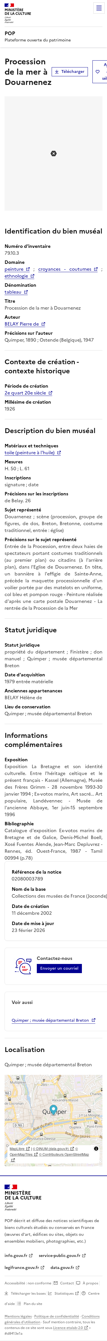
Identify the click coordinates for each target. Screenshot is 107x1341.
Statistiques (64, 1293)
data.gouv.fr (62, 1268)
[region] (53, 1120)
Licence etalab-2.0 (68, 1327)
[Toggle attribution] (96, 1148)
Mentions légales (18, 1316)
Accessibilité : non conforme (28, 1283)
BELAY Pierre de (22, 323)
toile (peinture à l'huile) (29, 452)
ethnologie (16, 275)
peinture (14, 269)
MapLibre (17, 1148)
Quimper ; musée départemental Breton (50, 1020)
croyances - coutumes (64, 269)
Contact (67, 1283)
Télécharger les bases (28, 1293)
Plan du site (33, 1303)
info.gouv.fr (16, 1256)
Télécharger (72, 72)
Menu (99, 8)
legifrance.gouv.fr (22, 1268)
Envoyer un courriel (59, 968)
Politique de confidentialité (56, 1316)
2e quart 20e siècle (25, 392)
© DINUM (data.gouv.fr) (51, 1148)
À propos (90, 1283)
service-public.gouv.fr (59, 1256)
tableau (13, 291)
